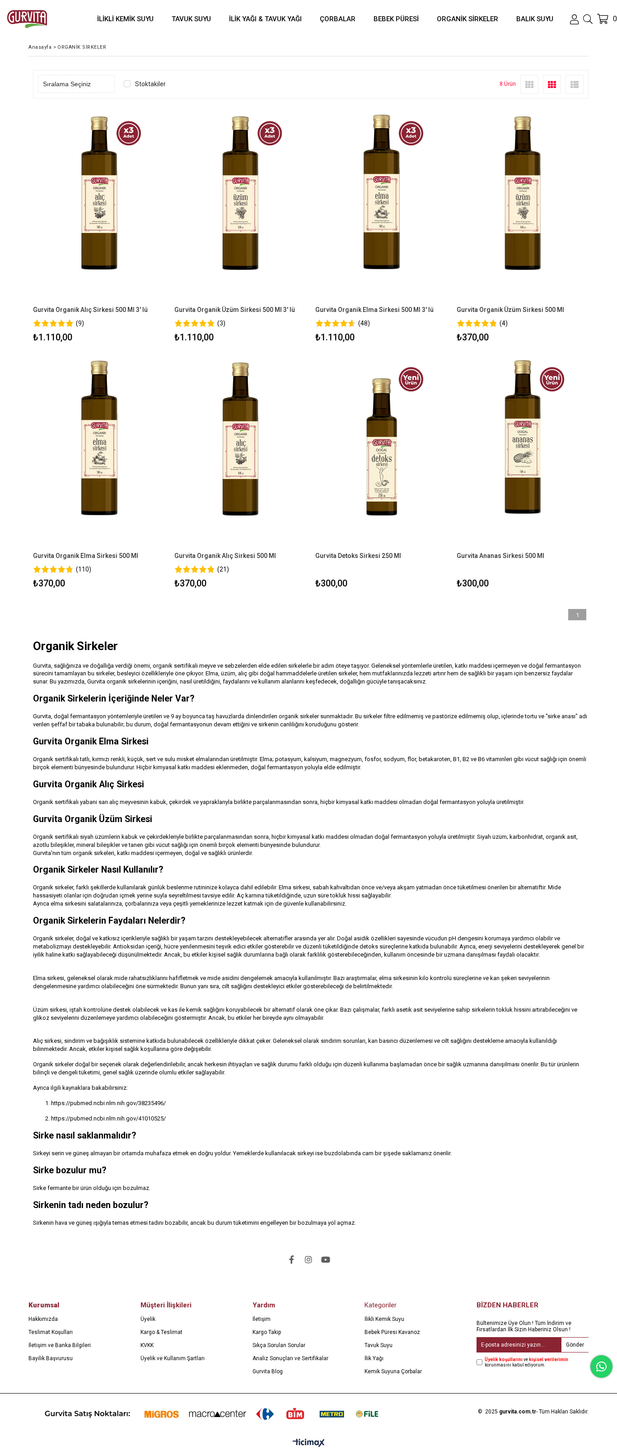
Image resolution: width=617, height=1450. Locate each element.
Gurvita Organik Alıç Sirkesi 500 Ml (225, 555)
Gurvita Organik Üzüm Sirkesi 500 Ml (510, 309)
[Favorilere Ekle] (99, 226)
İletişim (261, 1319)
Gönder (575, 1345)
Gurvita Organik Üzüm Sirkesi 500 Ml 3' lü (234, 309)
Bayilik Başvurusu (50, 1358)
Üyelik (147, 1319)
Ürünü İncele (131, 226)
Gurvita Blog (267, 1371)
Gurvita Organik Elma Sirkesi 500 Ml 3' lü (374, 309)
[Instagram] (308, 1259)
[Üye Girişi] (574, 19)
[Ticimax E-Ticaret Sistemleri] (309, 1443)
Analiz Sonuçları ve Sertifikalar (290, 1358)
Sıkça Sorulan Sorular (278, 1345)
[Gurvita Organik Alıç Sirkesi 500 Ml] (240, 453)
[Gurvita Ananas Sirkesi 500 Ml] (523, 453)
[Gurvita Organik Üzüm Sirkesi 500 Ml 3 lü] (240, 207)
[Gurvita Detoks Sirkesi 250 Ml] (381, 453)
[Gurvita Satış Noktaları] (215, 1413)
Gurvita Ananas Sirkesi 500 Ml (500, 555)
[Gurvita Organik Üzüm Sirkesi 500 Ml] (523, 207)
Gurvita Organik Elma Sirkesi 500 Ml (85, 555)
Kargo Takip (266, 1332)
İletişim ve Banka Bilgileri (59, 1345)
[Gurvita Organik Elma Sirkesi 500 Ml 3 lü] (381, 207)
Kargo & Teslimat (161, 1332)
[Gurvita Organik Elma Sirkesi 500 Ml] (99, 453)
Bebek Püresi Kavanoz (392, 1332)
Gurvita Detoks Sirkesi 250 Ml (358, 555)
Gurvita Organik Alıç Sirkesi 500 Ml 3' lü (90, 309)
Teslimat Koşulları (50, 1332)
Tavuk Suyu (379, 1345)
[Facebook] (291, 1259)
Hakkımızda (43, 1319)
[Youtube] (325, 1259)
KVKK (147, 1345)
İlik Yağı (374, 1358)
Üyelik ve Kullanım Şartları (172, 1358)
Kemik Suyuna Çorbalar (393, 1371)
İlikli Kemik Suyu (384, 1319)
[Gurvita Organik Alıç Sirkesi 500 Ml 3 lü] (99, 207)
